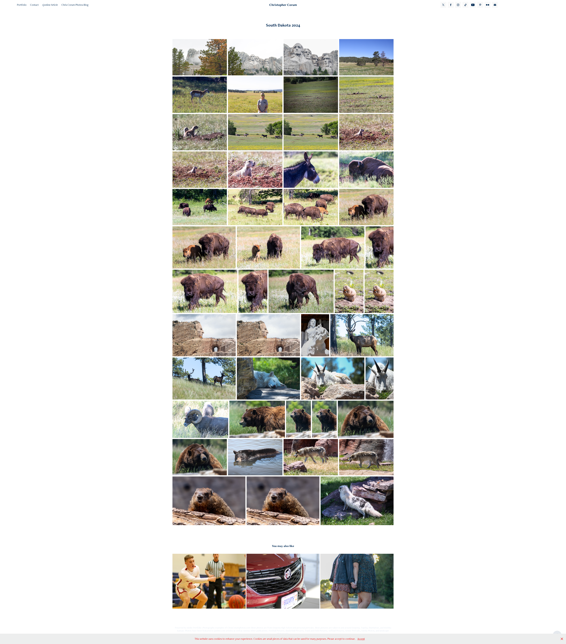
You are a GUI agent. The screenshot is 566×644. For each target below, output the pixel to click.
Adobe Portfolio (194, 627)
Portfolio (22, 4)
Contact (34, 4)
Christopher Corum (283, 5)
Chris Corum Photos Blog (74, 4)
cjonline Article (50, 4)
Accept (361, 638)
